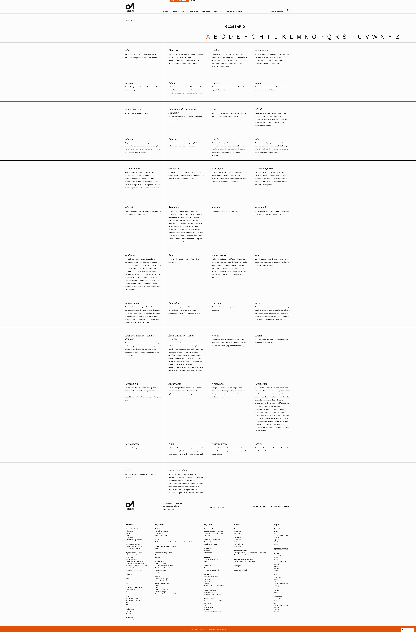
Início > (128, 20)
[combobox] (407, 630)
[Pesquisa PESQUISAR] (288, 11)
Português (405, 630)
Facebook (257, 506)
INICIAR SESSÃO (277, 11)
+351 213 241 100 (218, 507)
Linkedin (286, 506)
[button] (208, 36)
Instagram (267, 506)
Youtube (277, 506)
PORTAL (193, 1)
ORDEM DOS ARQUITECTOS (179, 1)
